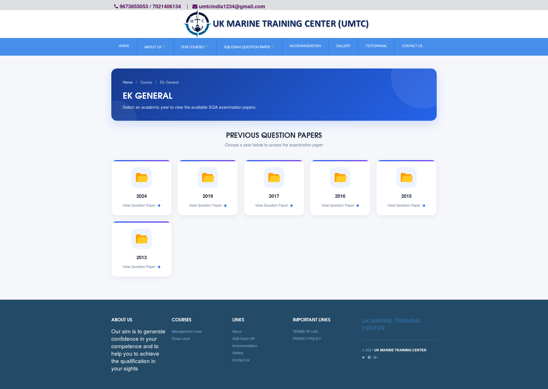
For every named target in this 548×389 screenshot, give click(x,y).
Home (124, 46)
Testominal (376, 46)
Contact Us (412, 46)
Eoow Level (181, 338)
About (236, 331)
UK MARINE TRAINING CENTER (391, 324)
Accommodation (305, 46)
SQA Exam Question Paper (247, 47)
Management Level (187, 331)
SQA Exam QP (243, 338)
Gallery (343, 46)
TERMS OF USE (305, 331)
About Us (153, 47)
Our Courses (193, 47)
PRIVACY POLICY (307, 338)
